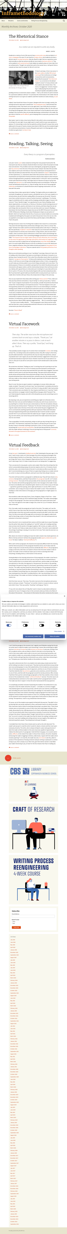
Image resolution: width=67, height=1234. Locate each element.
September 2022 (14, 1021)
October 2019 (13, 1099)
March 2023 (13, 1005)
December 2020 (14, 1069)
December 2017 (14, 1155)
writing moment (13, 481)
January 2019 (13, 1122)
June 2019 (12, 1110)
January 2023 (13, 1011)
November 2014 (14, 1219)
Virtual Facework (24, 324)
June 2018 (12, 1140)
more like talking (45, 241)
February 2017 (13, 1181)
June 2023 (12, 998)
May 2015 (12, 1204)
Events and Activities (22, 20)
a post (20, 163)
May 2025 (12, 965)
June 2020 (12, 1079)
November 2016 (14, 1188)
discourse (19, 182)
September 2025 (14, 955)
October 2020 (13, 1074)
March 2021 (13, 1061)
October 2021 (13, 1049)
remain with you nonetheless (26, 427)
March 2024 (13, 978)
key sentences (15, 168)
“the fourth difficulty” (29, 540)
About (3, 20)
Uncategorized (25, 40)
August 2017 (13, 1165)
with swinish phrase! (23, 63)
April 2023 (12, 1003)
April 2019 (12, 1115)
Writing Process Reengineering (39, 20)
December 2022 (14, 1013)
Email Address (15, 914)
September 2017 (14, 1163)
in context (48, 351)
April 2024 (12, 975)
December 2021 (14, 1044)
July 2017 (12, 1168)
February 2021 (13, 1064)
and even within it (47, 61)
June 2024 (12, 970)
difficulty (46, 547)
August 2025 (13, 957)
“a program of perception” (21, 259)
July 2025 (12, 960)
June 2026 (12, 942)
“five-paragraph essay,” (39, 104)
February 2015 (13, 1211)
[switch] (25, 625)
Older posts (14, 758)
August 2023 (13, 995)
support (47, 172)
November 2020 (14, 1071)
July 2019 (12, 1107)
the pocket (12, 116)
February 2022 (13, 1038)
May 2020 (12, 1082)
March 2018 (13, 1148)
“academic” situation (26, 229)
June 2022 (12, 1028)
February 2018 (13, 1150)
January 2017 (13, 1183)
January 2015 (13, 1214)
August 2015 (13, 1196)
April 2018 (12, 1145)
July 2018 (12, 1137)
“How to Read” (18, 310)
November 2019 (14, 1097)
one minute (42, 738)
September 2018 (14, 1132)
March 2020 (13, 1087)
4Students (11, 20)
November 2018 (14, 1127)
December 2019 (14, 1094)
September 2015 (14, 1193)
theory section (43, 279)
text (14, 923)
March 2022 (13, 1036)
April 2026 (12, 947)
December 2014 (14, 1216)
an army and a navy (40, 55)
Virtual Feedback (24, 445)
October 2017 (13, 1160)
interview (16, 649)
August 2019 (13, 1104)
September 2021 (14, 1051)
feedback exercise (31, 453)
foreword (23, 649)
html (14, 921)
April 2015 (12, 1206)
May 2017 (12, 1173)
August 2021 (13, 1054)
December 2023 (14, 985)
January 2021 (13, 1066)
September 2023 (14, 993)
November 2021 (14, 1046)
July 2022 (12, 1026)
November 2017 (14, 1158)
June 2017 (12, 1171)
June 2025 (12, 962)
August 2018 (13, 1135)
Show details (58, 631)
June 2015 (12, 1201)
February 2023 (13, 1008)
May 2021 (12, 1056)
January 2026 (13, 950)
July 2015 (12, 1198)
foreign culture (38, 57)
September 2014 (14, 1224)
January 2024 (13, 983)
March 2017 (13, 1178)
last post (14, 453)
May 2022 (12, 1031)
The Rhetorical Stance (28, 36)
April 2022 (12, 1033)
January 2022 (13, 1041)
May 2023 (12, 1000)
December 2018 (14, 1125)
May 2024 (12, 972)
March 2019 (13, 1117)
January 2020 (13, 1092)
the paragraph (40, 479)
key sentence (26, 671)
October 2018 (13, 1130)
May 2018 (12, 1143)
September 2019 (14, 1102)
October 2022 (13, 1018)
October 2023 (13, 990)
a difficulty (15, 734)
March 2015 (13, 1209)
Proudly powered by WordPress (17, 1230)
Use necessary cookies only (33, 636)
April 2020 (12, 1084)
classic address (41, 73)
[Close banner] (64, 596)
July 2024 (12, 967)
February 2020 (13, 1089)
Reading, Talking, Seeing (31, 143)
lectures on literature (37, 649)
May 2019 (12, 1112)
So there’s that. (27, 130)
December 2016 (14, 1186)
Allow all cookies (54, 636)
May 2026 (12, 945)
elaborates (12, 186)
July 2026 (12, 939)
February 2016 (13, 1191)
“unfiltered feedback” (35, 677)
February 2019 (13, 1120)
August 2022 (13, 1023)
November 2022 (14, 1016)
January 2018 (13, 1153)
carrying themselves (23, 59)
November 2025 (14, 952)
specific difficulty (25, 114)
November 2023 (14, 988)
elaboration (49, 538)
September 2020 (14, 1077)
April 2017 (12, 1176)
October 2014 (13, 1221)
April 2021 (12, 1059)
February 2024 (13, 980)
